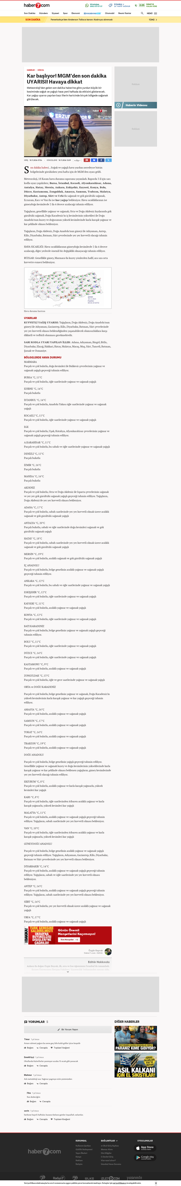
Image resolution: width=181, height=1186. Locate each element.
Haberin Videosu (136, 105)
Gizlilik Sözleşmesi (84, 1149)
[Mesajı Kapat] (156, 1183)
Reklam (79, 1160)
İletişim (79, 1164)
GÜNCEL (40, 70)
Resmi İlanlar (124, 13)
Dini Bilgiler (106, 1153)
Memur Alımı (107, 1149)
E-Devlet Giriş (107, 1156)
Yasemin (134, 1178)
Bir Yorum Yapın (69, 1030)
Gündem (43, 13)
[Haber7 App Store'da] (145, 1148)
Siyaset (55, 13)
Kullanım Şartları (83, 1145)
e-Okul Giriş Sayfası (110, 1145)
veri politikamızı (119, 1183)
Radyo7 (59, 1178)
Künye (78, 1156)
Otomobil (109, 13)
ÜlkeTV (89, 1178)
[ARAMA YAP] (142, 13)
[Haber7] (36, 5)
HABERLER (31, 70)
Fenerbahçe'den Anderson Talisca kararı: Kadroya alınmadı (82, 20)
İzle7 (110, 1178)
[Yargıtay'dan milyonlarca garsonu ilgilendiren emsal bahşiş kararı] (136, 1038)
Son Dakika (29, 13)
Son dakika (35, 167)
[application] (68, 131)
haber (45, 167)
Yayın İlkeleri (81, 1153)
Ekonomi (76, 13)
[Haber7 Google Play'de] (145, 1157)
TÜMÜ (152, 20)
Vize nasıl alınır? (108, 1160)
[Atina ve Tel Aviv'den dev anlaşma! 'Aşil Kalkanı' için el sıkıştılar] (136, 1065)
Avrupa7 (75, 1178)
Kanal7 (42, 1178)
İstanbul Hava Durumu (111, 1164)
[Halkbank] (92, 13)
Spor (65, 13)
